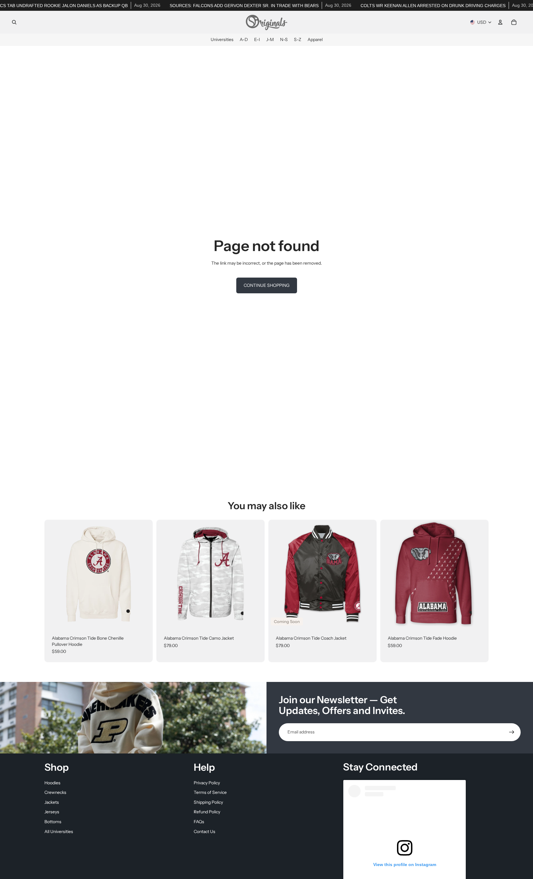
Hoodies (52, 783)
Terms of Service (210, 792)
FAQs (199, 821)
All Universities (58, 831)
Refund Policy (207, 812)
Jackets (51, 802)
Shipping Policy (208, 802)
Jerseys (51, 812)
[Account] (500, 22)
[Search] (14, 22)
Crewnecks (55, 792)
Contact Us (204, 831)
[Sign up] (511, 732)
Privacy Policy (207, 783)
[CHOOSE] (143, 618)
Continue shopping (267, 285)
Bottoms (52, 821)
